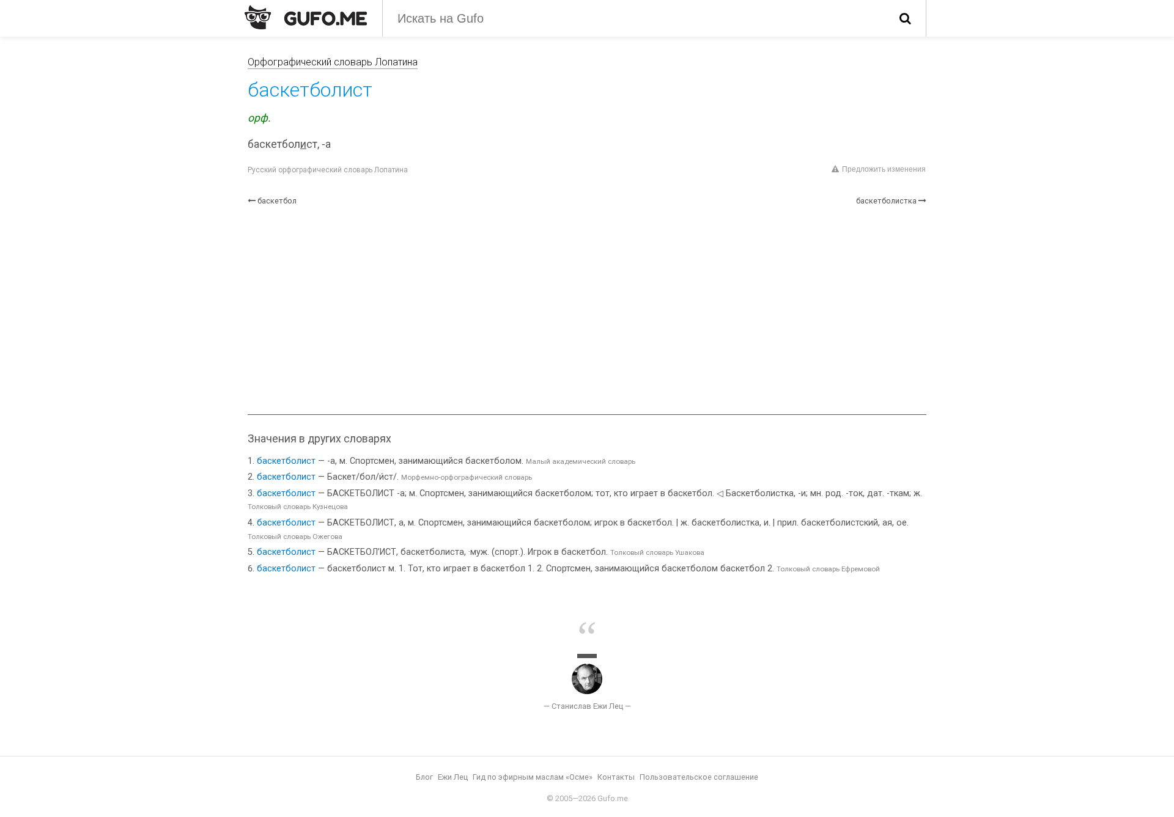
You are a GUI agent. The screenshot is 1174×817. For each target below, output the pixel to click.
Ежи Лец (453, 777)
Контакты (616, 777)
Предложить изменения (884, 169)
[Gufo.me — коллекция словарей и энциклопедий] (305, 17)
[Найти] (905, 18)
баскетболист (286, 461)
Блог (424, 777)
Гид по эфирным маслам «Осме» (533, 777)
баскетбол (277, 200)
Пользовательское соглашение (699, 777)
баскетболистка (886, 200)
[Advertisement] (587, 310)
